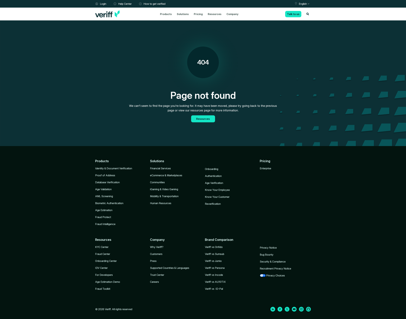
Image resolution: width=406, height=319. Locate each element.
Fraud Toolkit (102, 288)
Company (232, 14)
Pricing (198, 14)
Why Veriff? (156, 247)
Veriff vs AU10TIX (215, 281)
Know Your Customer (217, 196)
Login (103, 3)
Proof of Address (105, 175)
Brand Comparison (219, 240)
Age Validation (103, 189)
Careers (154, 281)
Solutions (183, 14)
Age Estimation (103, 210)
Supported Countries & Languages (169, 267)
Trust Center (157, 274)
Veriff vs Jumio (213, 261)
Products (166, 14)
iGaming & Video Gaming (164, 189)
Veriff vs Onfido (214, 247)
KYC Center (101, 247)
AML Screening (104, 196)
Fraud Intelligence (105, 224)
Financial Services (160, 168)
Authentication (213, 176)
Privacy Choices (275, 275)
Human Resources (160, 203)
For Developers (104, 274)
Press (153, 261)
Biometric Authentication (109, 203)
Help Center (125, 3)
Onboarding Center (106, 261)
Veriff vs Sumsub (214, 254)
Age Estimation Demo (107, 281)
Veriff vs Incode (214, 274)
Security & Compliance (273, 261)
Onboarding (211, 169)
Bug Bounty (266, 254)
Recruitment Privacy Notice (275, 268)
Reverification (213, 203)
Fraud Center (102, 254)
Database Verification (107, 182)
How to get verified (154, 3)
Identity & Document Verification (113, 168)
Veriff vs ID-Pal (214, 288)
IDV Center (101, 267)
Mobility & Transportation (164, 196)
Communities (157, 182)
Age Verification (214, 183)
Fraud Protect (103, 217)
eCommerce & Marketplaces (166, 175)
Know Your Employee (217, 189)
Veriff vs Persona (215, 267)
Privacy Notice (268, 247)
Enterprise (265, 168)
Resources (214, 14)
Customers (156, 254)
